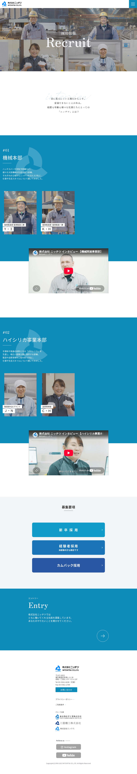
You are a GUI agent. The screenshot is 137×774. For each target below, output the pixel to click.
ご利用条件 (60, 705)
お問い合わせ (66, 689)
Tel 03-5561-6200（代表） (66, 682)
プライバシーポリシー (64, 699)
